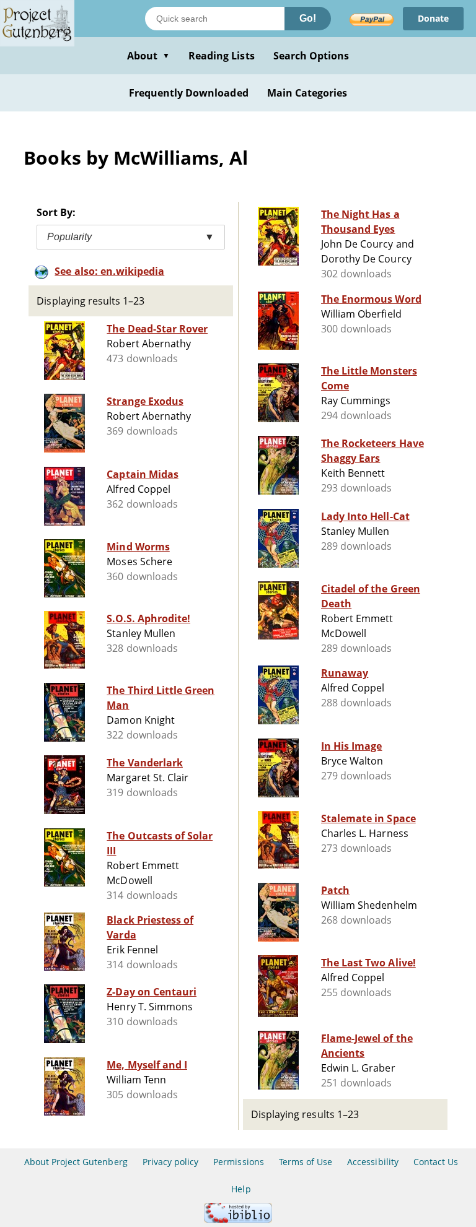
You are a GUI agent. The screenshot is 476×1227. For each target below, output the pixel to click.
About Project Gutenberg (76, 1162)
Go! (307, 18)
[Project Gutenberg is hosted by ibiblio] (238, 1219)
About (148, 56)
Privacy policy (171, 1162)
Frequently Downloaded (189, 93)
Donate (433, 18)
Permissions (238, 1162)
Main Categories (307, 93)
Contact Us (435, 1162)
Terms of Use (305, 1162)
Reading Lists (221, 56)
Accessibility (373, 1162)
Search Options (311, 56)
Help (240, 1189)
